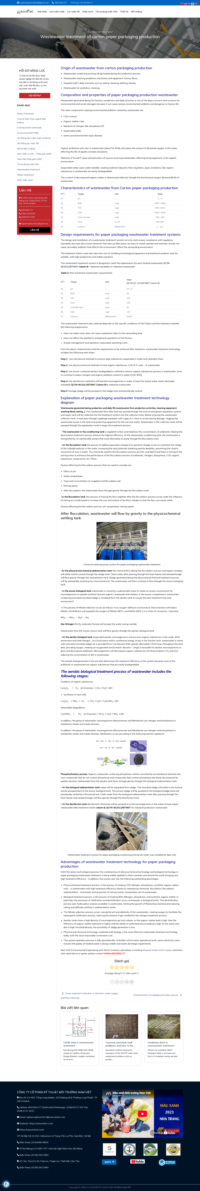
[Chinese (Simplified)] (182, 3)
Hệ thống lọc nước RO (28, 143)
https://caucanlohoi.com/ (32, 1129)
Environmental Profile (28, 132)
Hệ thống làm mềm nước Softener (34, 138)
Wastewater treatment (100, 32)
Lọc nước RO (73, 11)
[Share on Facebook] (112, 982)
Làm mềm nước (57, 11)
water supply (165, 950)
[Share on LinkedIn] (132, 982)
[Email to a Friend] (122, 982)
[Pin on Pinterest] (127, 982)
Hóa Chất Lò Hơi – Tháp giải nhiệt (34, 153)
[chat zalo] (7, 1184)
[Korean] (192, 3)
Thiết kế (124, 11)
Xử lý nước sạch (25, 180)
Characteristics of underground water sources (156, 995)
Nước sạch (87, 11)
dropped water (150, 950)
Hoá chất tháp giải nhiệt (29, 159)
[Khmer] (189, 3)
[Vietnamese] (196, 3)
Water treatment (25, 174)
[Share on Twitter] (117, 982)
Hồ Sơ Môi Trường (26, 148)
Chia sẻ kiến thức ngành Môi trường (31, 120)
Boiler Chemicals (25, 113)
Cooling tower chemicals (29, 127)
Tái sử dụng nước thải (106, 11)
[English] (185, 3)
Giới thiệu (42, 11)
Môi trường (136, 11)
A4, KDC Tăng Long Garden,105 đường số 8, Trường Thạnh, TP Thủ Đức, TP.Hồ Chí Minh (33, 201)
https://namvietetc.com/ (41, 1123)
